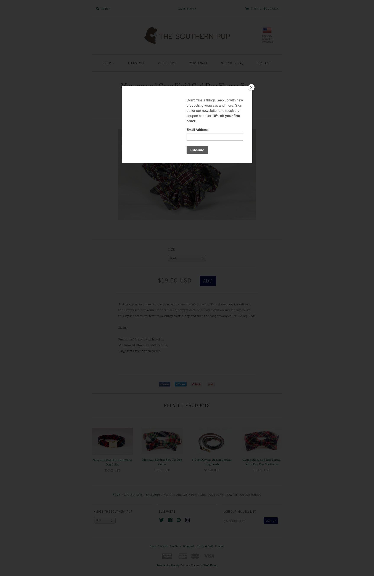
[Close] (251, 87)
